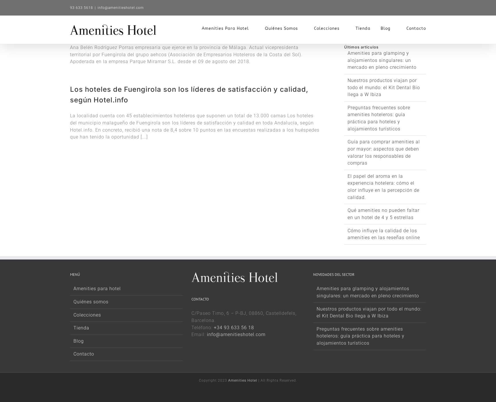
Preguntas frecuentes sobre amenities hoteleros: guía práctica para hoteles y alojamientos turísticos (360, 336)
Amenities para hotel (97, 288)
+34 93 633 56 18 (234, 327)
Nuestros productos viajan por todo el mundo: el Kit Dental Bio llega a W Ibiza (384, 87)
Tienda (81, 328)
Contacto (83, 354)
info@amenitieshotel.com (121, 8)
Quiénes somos (90, 302)
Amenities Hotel (242, 380)
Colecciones (87, 315)
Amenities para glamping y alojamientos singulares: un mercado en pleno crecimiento (382, 60)
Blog (78, 341)
